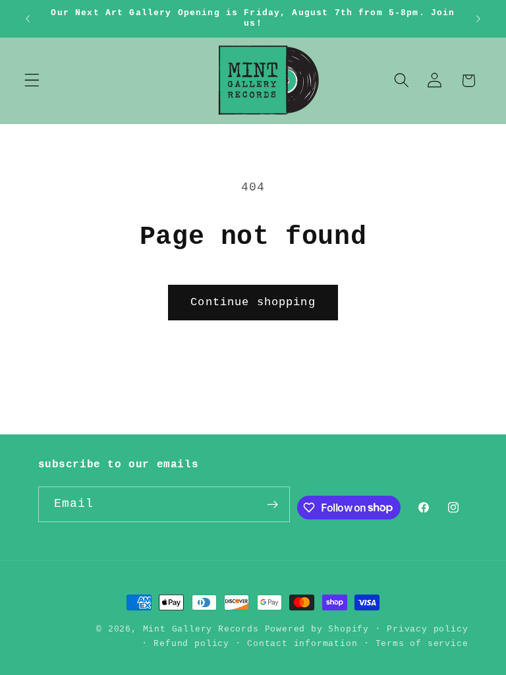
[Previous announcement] (27, 18)
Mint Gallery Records (201, 629)
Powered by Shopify (317, 629)
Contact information (302, 644)
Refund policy (191, 644)
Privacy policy (427, 629)
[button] (32, 81)
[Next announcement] (478, 18)
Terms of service (422, 644)
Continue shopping (253, 302)
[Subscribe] (272, 504)
